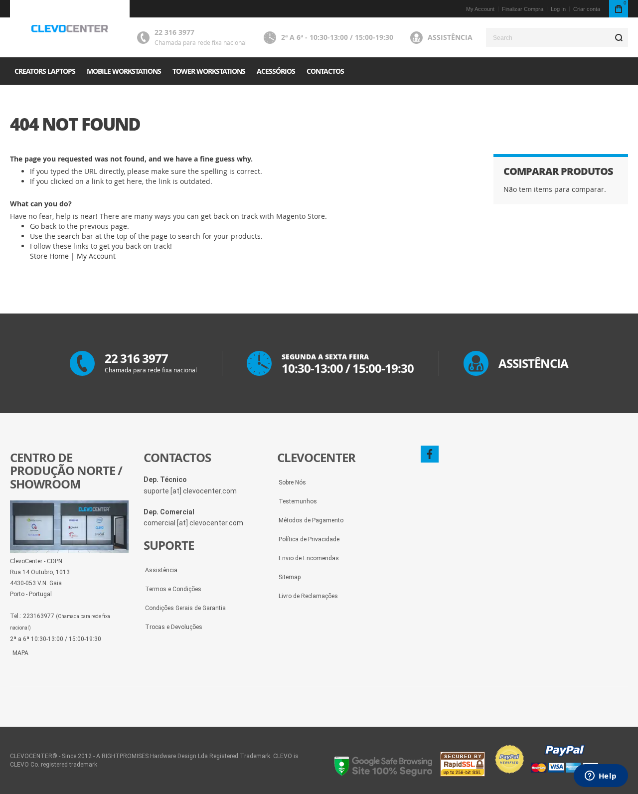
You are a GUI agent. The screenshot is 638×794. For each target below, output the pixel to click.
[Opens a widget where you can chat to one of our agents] (600, 776)
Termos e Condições (173, 589)
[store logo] (69, 29)
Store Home (49, 256)
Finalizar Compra (522, 9)
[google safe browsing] (384, 774)
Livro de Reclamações (308, 596)
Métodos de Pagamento (311, 520)
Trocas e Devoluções (173, 627)
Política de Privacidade (309, 539)
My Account (480, 9)
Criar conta (586, 9)
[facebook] (430, 454)
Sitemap (290, 577)
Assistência (450, 37)
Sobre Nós (292, 482)
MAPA (20, 652)
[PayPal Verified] (546, 774)
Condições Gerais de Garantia (185, 608)
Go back (43, 226)
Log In (558, 9)
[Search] (618, 37)
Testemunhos (298, 501)
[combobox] (557, 37)
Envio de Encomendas (309, 558)
